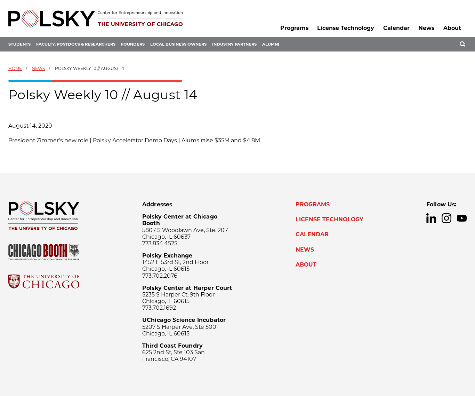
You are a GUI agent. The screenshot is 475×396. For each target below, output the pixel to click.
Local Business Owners (178, 44)
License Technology (345, 28)
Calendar (396, 28)
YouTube (462, 218)
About (452, 28)
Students (19, 44)
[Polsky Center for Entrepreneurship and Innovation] (95, 18)
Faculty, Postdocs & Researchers (75, 44)
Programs (294, 28)
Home (15, 68)
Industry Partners (234, 44)
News (426, 28)
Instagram (446, 218)
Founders (133, 44)
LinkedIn (431, 218)
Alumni (270, 44)
